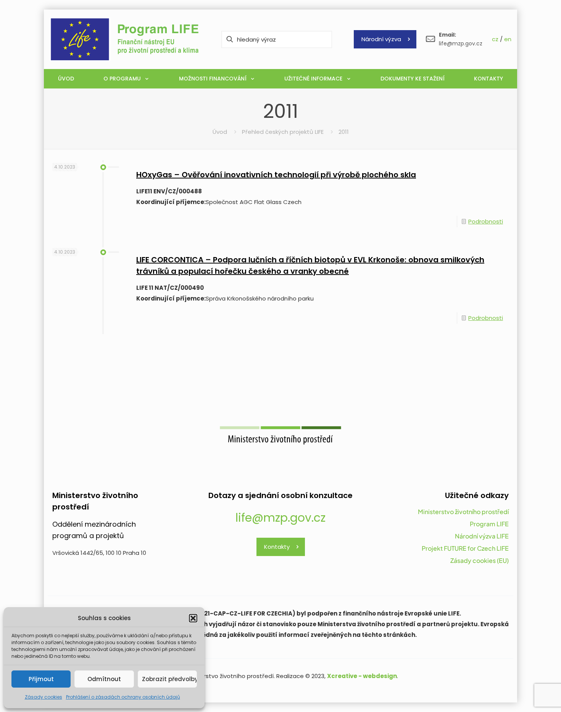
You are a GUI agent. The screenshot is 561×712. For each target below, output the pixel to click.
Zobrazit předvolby (169, 679)
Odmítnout (104, 679)
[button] (193, 618)
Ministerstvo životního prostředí (463, 512)
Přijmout (41, 679)
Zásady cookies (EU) (479, 560)
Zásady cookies (43, 697)
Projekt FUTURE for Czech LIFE (465, 548)
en (507, 39)
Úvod (220, 132)
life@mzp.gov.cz (280, 517)
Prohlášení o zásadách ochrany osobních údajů (123, 697)
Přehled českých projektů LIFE (283, 132)
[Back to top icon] (524, 696)
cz (495, 39)
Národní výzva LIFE (482, 536)
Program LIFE (489, 524)
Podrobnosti (485, 221)
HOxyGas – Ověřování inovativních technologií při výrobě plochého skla (276, 174)
